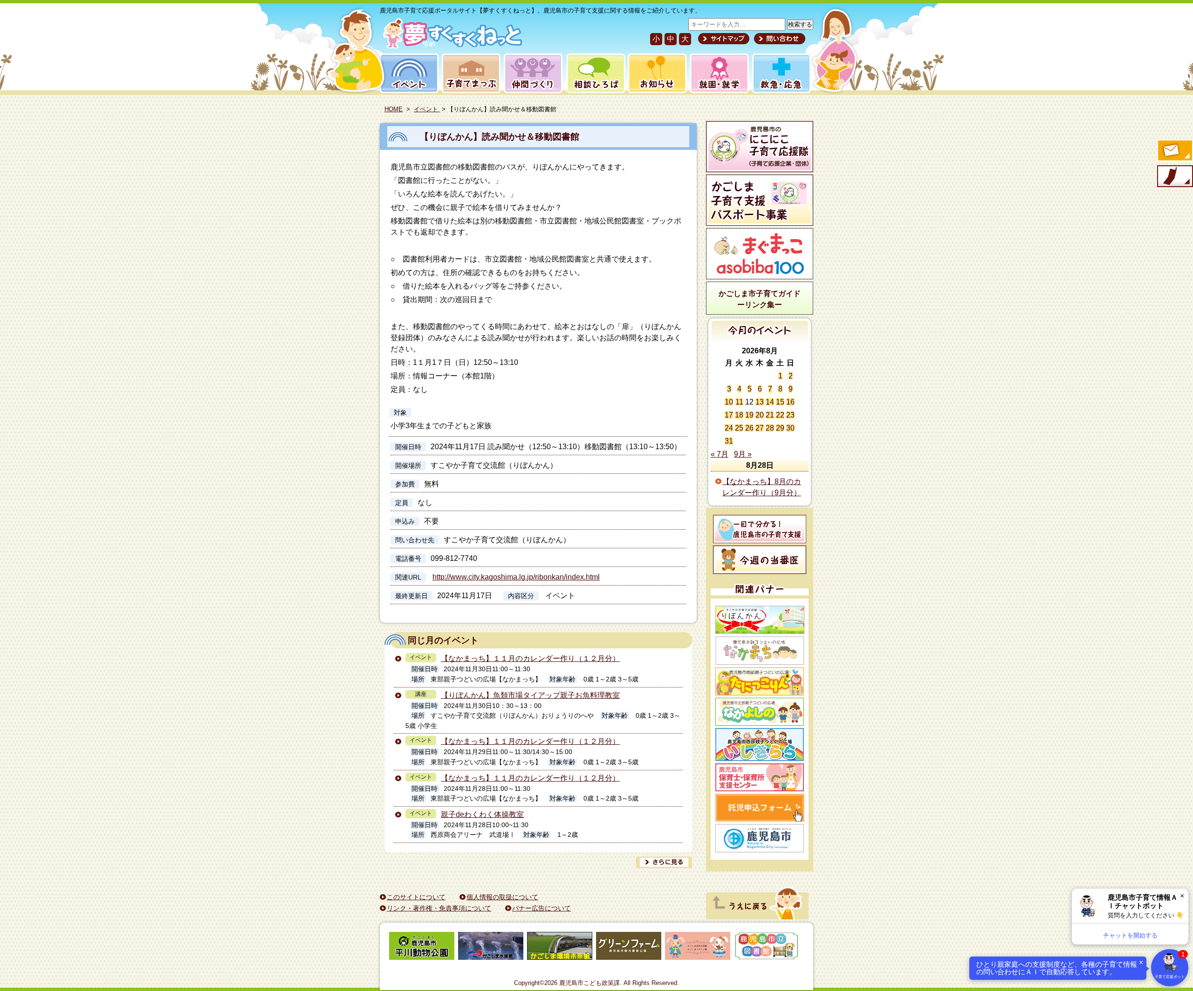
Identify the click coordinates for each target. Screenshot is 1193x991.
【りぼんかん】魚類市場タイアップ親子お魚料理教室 (530, 695)
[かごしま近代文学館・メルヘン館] (697, 947)
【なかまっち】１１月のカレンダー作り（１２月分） (530, 658)
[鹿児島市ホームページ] (760, 838)
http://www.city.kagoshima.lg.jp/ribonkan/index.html (516, 577)
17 (729, 415)
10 (729, 402)
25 (739, 428)
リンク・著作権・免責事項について (439, 908)
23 (790, 415)
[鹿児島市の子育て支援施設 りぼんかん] (760, 620)
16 (790, 402)
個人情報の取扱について (502, 897)
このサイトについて (416, 897)
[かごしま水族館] (490, 947)
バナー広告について (541, 908)
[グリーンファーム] (628, 947)
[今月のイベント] (760, 339)
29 (780, 428)
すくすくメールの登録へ (1174, 151)
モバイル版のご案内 (1174, 177)
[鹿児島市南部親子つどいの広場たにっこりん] (760, 681)
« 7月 (719, 454)
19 (749, 415)
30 (790, 428)
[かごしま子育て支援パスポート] (759, 200)
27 (759, 428)
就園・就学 (716, 73)
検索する (800, 24)
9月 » (743, 454)
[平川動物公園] (421, 947)
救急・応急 (780, 73)
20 (759, 415)
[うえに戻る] (757, 917)
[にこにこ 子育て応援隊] (759, 146)
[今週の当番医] (759, 560)
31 (729, 441)
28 (770, 428)
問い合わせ (778, 38)
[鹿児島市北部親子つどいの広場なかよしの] (760, 712)
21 (770, 415)
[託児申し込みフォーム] (760, 808)
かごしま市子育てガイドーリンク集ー (760, 299)
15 (780, 402)
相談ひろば (595, 73)
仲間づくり (533, 73)
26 (749, 428)
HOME (393, 109)
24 (729, 428)
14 (770, 402)
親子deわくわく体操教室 (482, 814)
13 (759, 402)
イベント (408, 73)
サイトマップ (724, 38)
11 (739, 402)
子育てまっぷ (469, 73)
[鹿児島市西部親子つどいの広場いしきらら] (760, 744)
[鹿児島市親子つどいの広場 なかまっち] (760, 650)
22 (780, 415)
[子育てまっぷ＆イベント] (451, 46)
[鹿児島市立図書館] (766, 947)
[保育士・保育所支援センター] (760, 777)
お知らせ (655, 73)
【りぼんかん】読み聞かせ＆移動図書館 (499, 137)
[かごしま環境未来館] (559, 947)
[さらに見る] (664, 862)
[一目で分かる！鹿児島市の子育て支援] (759, 529)
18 (739, 415)
